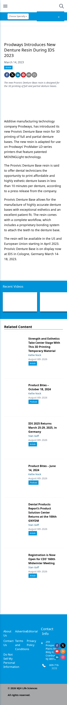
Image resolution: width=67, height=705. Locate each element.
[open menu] (5, 6)
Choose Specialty (17, 16)
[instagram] (62, 657)
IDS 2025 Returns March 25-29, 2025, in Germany (42, 428)
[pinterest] (23, 75)
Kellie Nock (34, 355)
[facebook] (7, 75)
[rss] (62, 651)
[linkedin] (18, 75)
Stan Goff (33, 435)
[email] (29, 75)
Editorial (32, 631)
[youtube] (57, 651)
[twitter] (12, 75)
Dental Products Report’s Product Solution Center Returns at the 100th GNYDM (42, 512)
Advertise (21, 631)
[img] (33, 6)
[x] (62, 645)
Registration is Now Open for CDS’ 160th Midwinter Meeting (41, 559)
